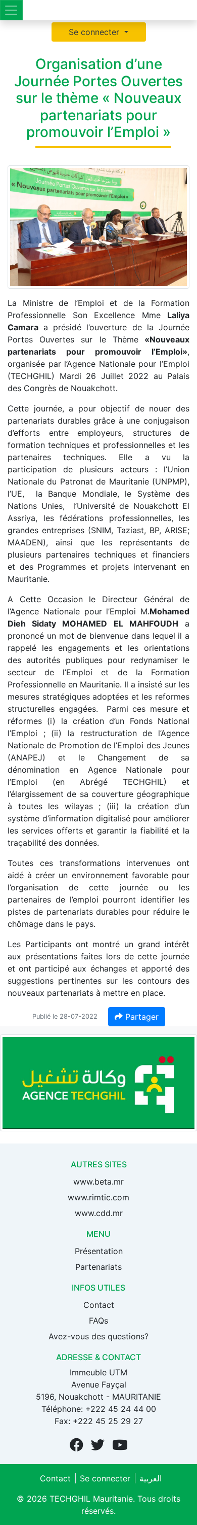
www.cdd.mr (99, 1213)
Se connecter (95, 32)
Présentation (99, 1251)
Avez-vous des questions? (98, 1336)
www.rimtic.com (98, 1197)
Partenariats (98, 1267)
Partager (141, 1017)
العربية (150, 1478)
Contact (98, 1305)
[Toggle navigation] (11, 10)
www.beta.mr (98, 1181)
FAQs (98, 1320)
